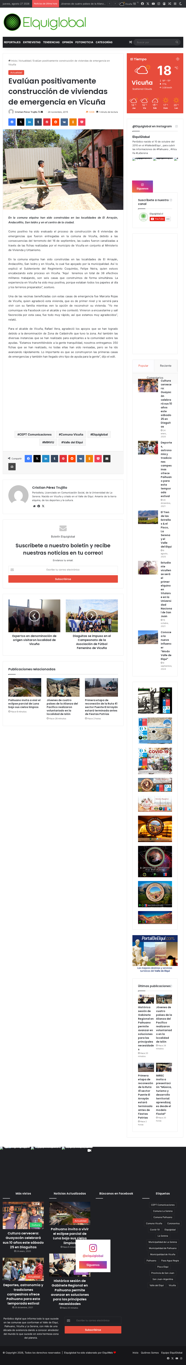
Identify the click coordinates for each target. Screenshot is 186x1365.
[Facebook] (12, 122)
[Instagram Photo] (142, 168)
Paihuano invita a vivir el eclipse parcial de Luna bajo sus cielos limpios (24, 703)
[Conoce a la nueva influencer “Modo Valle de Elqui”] (148, 637)
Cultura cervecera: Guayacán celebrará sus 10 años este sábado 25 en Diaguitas (166, 403)
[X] (20, 122)
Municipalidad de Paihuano (163, 1248)
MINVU (49, 442)
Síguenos (142, 188)
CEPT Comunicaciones (35, 434)
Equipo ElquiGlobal (171, 1352)
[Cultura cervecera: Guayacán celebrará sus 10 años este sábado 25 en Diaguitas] (148, 385)
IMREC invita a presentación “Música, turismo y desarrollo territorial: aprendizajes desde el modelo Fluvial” (164, 1095)
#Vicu (174, 149)
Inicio (14, 60)
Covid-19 (154, 1229)
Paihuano (151, 1260)
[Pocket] (81, 122)
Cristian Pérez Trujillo (26, 112)
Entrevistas (32, 42)
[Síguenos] (93, 1250)
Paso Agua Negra (170, 1260)
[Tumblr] (38, 122)
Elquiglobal (100, 434)
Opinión (67, 42)
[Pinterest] (46, 122)
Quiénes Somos (150, 1352)
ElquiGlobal (141, 137)
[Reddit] (55, 122)
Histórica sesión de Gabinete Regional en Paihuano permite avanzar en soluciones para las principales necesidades (146, 1028)
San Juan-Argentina (163, 1279)
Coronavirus (173, 1223)
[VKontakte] (64, 122)
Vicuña (172, 1285)
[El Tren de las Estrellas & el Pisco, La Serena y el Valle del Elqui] (148, 517)
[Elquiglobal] (45, 22)
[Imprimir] (12, 466)
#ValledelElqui (153, 145)
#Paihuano (162, 149)
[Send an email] (42, 112)
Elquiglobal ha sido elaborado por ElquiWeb (88, 1352)
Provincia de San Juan (162, 1273)
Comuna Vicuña (72, 434)
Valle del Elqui (73, 442)
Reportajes (12, 42)
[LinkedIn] (29, 122)
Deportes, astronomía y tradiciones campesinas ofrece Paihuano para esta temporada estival (23, 1294)
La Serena (163, 1235)
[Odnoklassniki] (73, 122)
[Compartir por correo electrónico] (106, 458)
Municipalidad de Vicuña (162, 1254)
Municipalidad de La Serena (163, 1242)
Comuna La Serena (163, 1211)
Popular (143, 365)
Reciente (165, 365)
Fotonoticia (84, 42)
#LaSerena (142, 153)
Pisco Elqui (162, 1266)
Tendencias (51, 42)
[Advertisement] (63, 399)
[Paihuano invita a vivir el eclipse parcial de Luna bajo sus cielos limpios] (24, 687)
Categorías (104, 42)
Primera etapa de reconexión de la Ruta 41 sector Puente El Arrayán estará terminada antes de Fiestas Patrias (101, 707)
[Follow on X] (39, 112)
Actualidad (25, 60)
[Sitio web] (34, 506)
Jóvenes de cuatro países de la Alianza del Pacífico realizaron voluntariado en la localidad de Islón (62, 707)
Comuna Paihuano (162, 1217)
